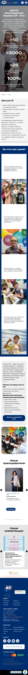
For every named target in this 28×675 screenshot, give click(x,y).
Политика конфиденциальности (10, 661)
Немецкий (5, 604)
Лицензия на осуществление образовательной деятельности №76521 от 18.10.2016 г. (14, 664)
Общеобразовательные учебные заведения (16, 577)
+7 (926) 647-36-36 (10, 2)
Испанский (16, 600)
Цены (4, 633)
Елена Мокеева (11, 496)
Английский (6, 600)
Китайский (5, 602)
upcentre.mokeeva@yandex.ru (15, 617)
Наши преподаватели (18, 627)
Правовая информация (19, 629)
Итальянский (16, 602)
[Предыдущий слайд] (1, 490)
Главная (3, 94)
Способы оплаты (17, 631)
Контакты (5, 631)
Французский (16, 604)
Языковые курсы (7, 629)
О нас (4, 627)
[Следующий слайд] (27, 490)
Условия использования (8, 659)
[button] (14, 418)
